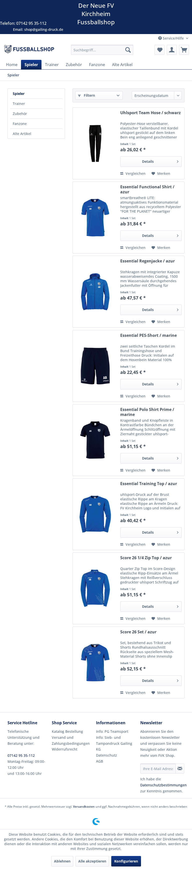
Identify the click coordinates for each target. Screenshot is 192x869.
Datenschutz (106, 755)
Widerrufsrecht (64, 749)
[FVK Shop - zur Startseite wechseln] (29, 51)
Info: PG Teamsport (112, 731)
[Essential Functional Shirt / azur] (95, 217)
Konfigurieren (126, 861)
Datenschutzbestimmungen (163, 785)
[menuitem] (102, 50)
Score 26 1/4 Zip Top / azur (146, 557)
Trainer (19, 103)
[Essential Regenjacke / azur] (95, 291)
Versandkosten (84, 806)
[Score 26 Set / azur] (95, 662)
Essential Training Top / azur (148, 483)
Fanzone (20, 123)
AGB (99, 761)
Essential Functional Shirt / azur (147, 189)
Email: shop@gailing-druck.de (38, 29)
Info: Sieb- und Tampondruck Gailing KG (114, 743)
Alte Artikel (22, 133)
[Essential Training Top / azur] (95, 514)
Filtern (89, 95)
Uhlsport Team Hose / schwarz (150, 112)
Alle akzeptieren (92, 861)
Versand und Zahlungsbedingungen (71, 740)
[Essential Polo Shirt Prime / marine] (95, 440)
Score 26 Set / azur (138, 632)
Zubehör (20, 113)
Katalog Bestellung (67, 731)
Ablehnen (62, 861)
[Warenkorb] (184, 50)
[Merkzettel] (159, 50)
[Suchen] (128, 50)
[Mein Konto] (172, 50)
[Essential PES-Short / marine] (95, 366)
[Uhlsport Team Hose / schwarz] (95, 143)
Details (148, 161)
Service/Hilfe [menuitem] (173, 38)
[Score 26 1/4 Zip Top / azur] (95, 588)
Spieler (18, 93)
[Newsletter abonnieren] (180, 769)
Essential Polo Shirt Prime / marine (147, 412)
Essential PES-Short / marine (148, 335)
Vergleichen (135, 173)
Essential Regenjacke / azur (147, 261)
